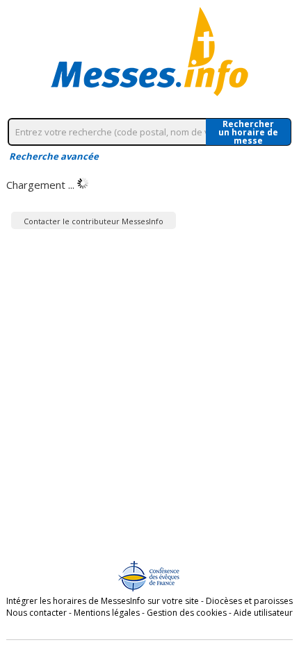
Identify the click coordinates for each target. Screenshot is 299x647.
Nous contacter (36, 613)
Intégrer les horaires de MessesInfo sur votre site (102, 601)
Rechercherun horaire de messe (248, 132)
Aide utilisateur (263, 613)
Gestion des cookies (187, 613)
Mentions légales (107, 613)
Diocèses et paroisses (249, 601)
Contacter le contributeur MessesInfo (93, 221)
